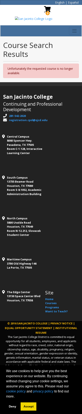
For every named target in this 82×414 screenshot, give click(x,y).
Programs (52, 307)
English (60, 2)
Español (73, 2)
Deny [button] (12, 406)
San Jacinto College (32, 323)
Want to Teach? (56, 311)
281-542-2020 (17, 116)
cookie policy (16, 391)
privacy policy (43, 391)
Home (49, 299)
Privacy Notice (61, 323)
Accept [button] (29, 406)
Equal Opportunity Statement (28, 328)
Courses (51, 303)
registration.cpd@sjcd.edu (28, 120)
